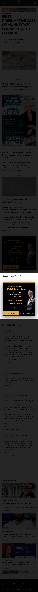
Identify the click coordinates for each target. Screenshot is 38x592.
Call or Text (11, 313)
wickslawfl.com (27, 313)
